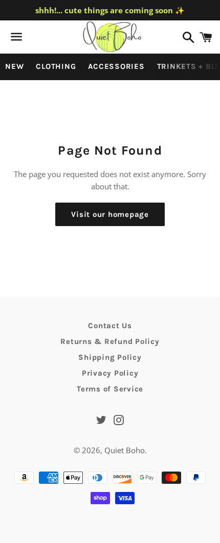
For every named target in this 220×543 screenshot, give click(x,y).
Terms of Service (110, 388)
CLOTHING (56, 66)
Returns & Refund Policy (109, 341)
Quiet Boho (124, 450)
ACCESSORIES (116, 66)
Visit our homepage (110, 214)
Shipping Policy (109, 357)
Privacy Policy (110, 373)
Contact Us (110, 325)
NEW (14, 66)
